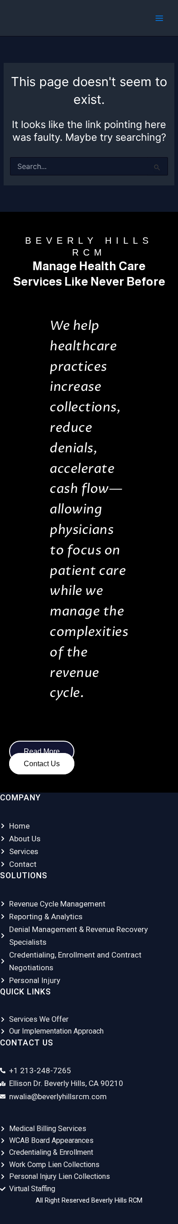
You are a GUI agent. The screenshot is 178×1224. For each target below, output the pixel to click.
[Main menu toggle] (159, 18)
